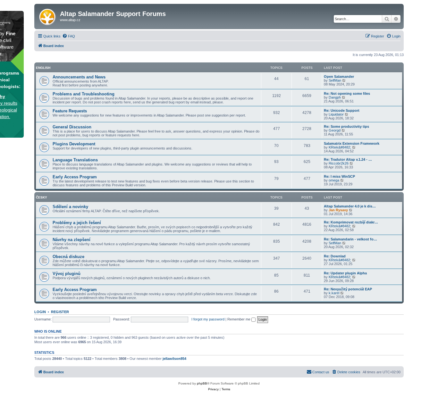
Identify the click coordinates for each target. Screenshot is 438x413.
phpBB (202, 383)
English (43, 67)
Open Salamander (339, 76)
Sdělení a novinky (70, 206)
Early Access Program (75, 176)
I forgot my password (207, 319)
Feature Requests (70, 111)
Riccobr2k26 (339, 163)
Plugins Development (74, 144)
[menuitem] (68, 36)
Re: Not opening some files (347, 93)
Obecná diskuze (68, 256)
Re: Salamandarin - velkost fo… (350, 239)
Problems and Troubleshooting (83, 94)
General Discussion (72, 127)
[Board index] (48, 15)
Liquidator (336, 114)
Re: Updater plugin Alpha (345, 273)
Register (60, 312)
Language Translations (75, 160)
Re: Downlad (335, 256)
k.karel (334, 293)
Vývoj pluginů (66, 273)
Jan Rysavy (338, 210)
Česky (41, 197)
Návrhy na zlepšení (71, 239)
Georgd (335, 130)
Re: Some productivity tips (346, 126)
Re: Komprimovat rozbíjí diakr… (351, 222)
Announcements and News (79, 77)
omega (334, 180)
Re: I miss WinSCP (339, 176)
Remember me (239, 319)
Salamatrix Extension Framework (351, 143)
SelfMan (335, 80)
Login (40, 312)
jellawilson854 (174, 358)
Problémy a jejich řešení (77, 222)
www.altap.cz (70, 20)
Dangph (335, 97)
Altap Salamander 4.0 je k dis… (350, 206)
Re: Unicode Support (341, 110)
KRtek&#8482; (340, 147)
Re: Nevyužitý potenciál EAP (348, 289)
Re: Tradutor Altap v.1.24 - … (348, 159)
